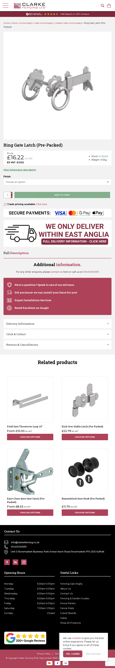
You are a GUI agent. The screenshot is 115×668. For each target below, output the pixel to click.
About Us (65, 588)
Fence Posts (67, 608)
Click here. (41, 204)
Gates (63, 618)
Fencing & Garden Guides (74, 598)
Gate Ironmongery (44, 23)
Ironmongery (26, 23)
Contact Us (66, 593)
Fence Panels (67, 603)
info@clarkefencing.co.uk (25, 542)
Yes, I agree (73, 654)
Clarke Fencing (29, 5)
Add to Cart (62, 195)
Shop (14, 23)
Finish (7, 176)
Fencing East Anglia (71, 583)
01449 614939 (91, 272)
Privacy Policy (43, 653)
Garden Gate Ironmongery (68, 23)
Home (7, 23)
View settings (93, 653)
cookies (76, 638)
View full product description (20, 170)
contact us (57, 272)
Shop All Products (70, 623)
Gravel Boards (68, 613)
